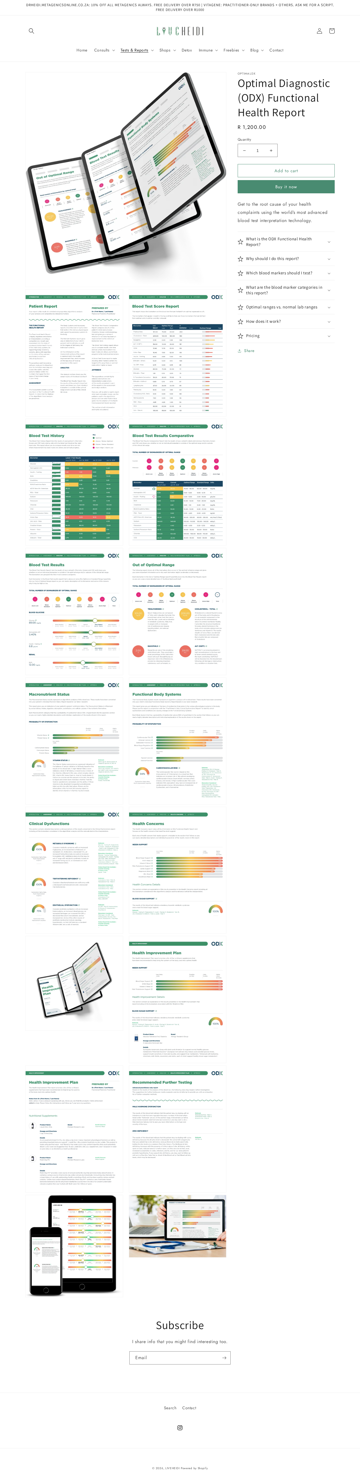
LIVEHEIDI (172, 1468)
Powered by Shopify (194, 1468)
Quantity (244, 139)
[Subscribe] (224, 1358)
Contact (189, 1408)
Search (170, 1408)
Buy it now (286, 187)
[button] (31, 31)
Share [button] (249, 351)
